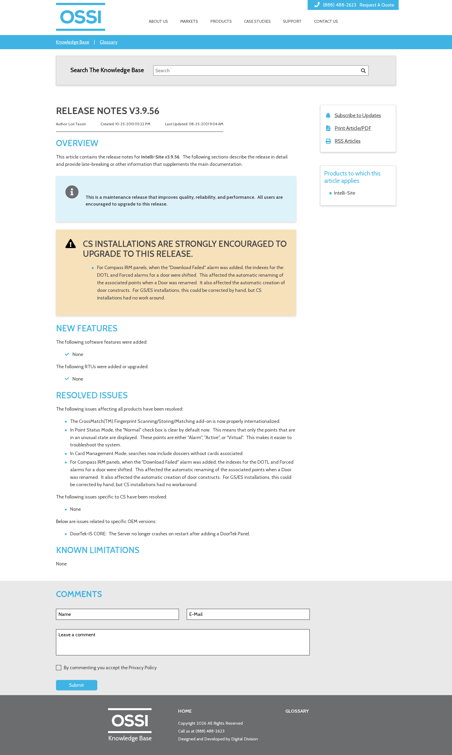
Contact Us (326, 21)
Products (221, 21)
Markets (189, 21)
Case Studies (257, 21)
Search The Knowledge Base (107, 70)
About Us (158, 21)
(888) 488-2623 (210, 731)
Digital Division (244, 738)
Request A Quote (377, 5)
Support (292, 21)
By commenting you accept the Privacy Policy (110, 668)
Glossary (108, 42)
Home (185, 711)
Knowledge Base (72, 42)
